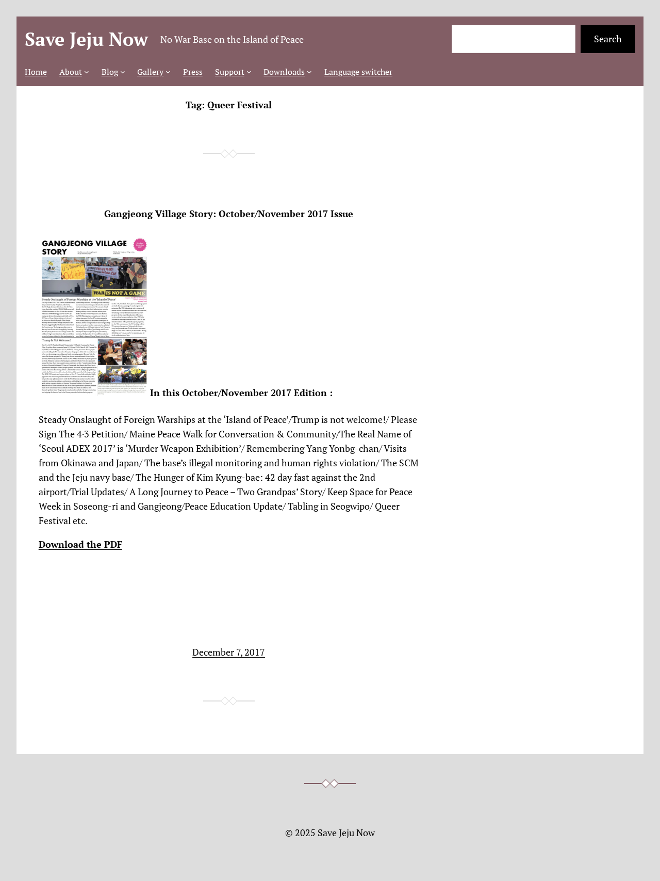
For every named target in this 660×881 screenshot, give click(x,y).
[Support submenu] (249, 71)
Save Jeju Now (86, 39)
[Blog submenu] (122, 71)
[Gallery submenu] (168, 71)
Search (608, 38)
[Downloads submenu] (309, 71)
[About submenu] (86, 71)
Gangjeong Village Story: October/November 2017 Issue (228, 214)
